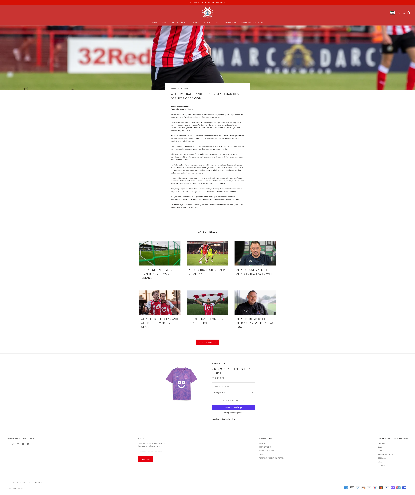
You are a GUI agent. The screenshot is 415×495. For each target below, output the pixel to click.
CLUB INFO (195, 22)
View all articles (207, 342)
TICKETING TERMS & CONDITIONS (271, 458)
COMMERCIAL (231, 22)
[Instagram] (18, 444)
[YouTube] (23, 444)
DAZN (380, 450)
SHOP (218, 22)
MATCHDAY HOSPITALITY (252, 22)
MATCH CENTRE (178, 22)
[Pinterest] (228, 386)
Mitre (380, 462)
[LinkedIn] (28, 444)
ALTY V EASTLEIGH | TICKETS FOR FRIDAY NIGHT (207, 2)
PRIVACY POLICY (265, 447)
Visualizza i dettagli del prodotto (224, 419)
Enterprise (381, 443)
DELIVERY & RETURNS (267, 450)
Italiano (38, 482)
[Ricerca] (404, 12)
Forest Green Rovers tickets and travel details (156, 273)
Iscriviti (145, 459)
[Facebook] (222, 386)
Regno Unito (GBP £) (18, 482)
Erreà (380, 447)
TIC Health (381, 465)
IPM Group (382, 458)
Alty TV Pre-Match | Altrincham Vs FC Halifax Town (255, 322)
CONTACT (263, 443)
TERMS (261, 454)
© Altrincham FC (16, 488)
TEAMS (164, 22)
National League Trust (386, 454)
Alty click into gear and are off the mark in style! (159, 322)
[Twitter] (225, 386)
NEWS (154, 22)
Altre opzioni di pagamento (233, 412)
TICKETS (207, 22)
